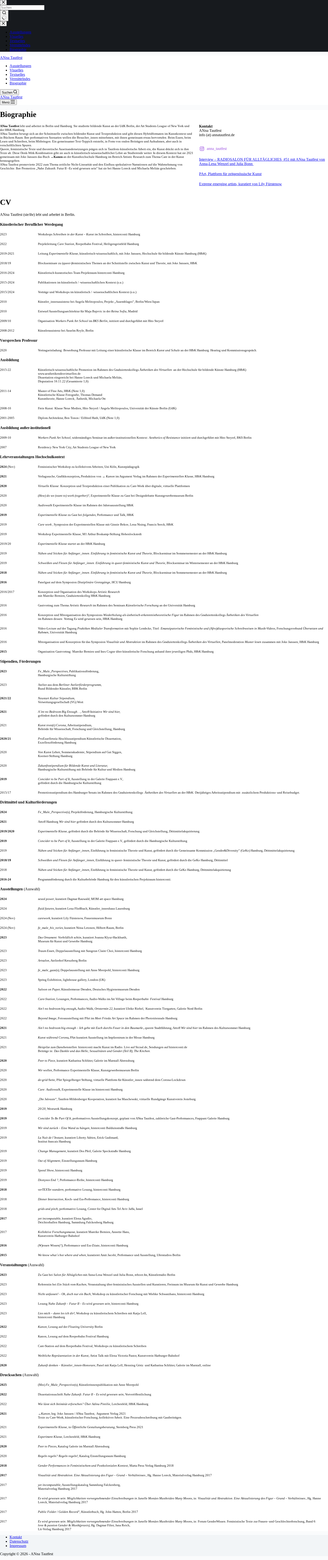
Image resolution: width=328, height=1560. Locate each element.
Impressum (18, 1546)
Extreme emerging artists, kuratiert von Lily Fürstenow (240, 184)
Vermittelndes (20, 79)
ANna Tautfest (11, 58)
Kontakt (16, 1537)
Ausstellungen (20, 66)
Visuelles (16, 70)
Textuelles (17, 74)
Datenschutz (19, 1541)
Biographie (18, 83)
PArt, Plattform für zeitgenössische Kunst (230, 174)
